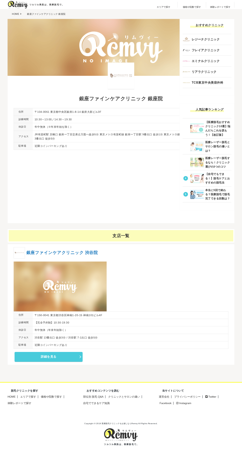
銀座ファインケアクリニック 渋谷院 (62, 252)
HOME (12, 396)
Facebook (165, 403)
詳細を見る (48, 356)
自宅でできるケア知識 (96, 403)
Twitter (212, 396)
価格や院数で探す (51, 396)
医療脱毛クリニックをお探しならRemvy (120, 423)
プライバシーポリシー (187, 396)
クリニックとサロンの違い (124, 396)
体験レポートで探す (19, 403)
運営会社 (164, 396)
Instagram (184, 403)
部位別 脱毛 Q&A (93, 396)
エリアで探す (28, 396)
